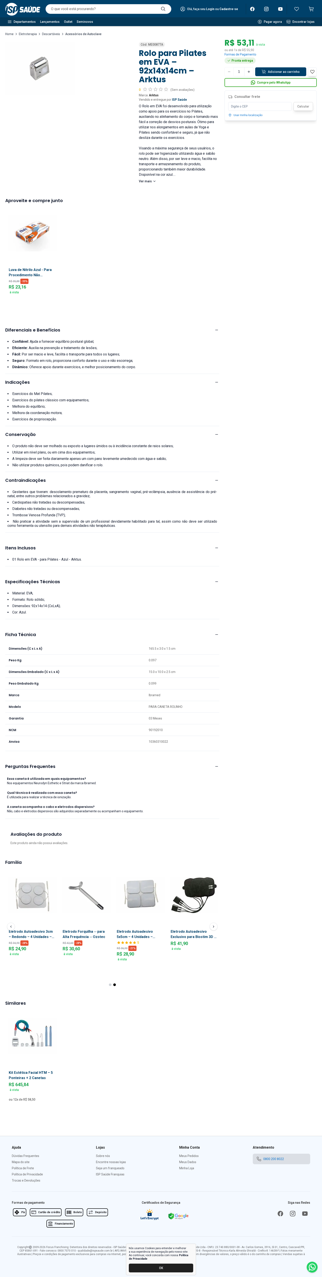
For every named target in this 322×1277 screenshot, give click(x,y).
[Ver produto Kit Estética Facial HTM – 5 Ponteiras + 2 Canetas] (32, 1036)
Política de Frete (23, 1168)
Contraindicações (25, 480)
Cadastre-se (228, 9)
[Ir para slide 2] (114, 984)
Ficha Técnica (20, 634)
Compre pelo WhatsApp (273, 82)
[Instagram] (266, 9)
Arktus (154, 95)
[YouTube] (280, 9)
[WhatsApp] (312, 1267)
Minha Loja (186, 1168)
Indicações (17, 382)
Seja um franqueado (110, 1168)
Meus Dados (187, 1162)
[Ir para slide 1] (110, 984)
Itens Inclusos (20, 548)
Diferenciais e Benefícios (32, 330)
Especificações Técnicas (32, 582)
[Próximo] (214, 927)
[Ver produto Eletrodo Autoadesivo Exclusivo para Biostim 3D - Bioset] (194, 895)
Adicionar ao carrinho (284, 72)
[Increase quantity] (248, 71)
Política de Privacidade (27, 1174)
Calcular (303, 106)
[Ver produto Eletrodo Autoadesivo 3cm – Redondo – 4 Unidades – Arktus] (32, 895)
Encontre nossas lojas (111, 1162)
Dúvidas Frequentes (25, 1156)
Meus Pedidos (189, 1156)
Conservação (20, 434)
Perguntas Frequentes (30, 766)
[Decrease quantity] (229, 71)
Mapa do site (21, 1162)
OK (161, 1268)
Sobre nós (103, 1156)
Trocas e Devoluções (26, 1180)
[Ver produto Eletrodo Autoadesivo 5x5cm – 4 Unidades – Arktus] (140, 895)
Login (210, 9)
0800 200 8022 (273, 1159)
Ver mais (145, 181)
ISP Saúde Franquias (110, 1174)
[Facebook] (252, 9)
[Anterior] (11, 927)
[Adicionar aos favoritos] (112, 874)
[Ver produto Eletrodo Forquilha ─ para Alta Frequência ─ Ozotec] (86, 895)
